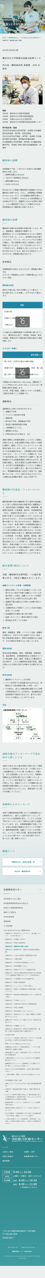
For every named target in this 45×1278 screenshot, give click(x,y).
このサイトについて (28, 1247)
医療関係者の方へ (10, 19)
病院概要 (6, 1161)
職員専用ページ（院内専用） (22, 1251)
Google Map (7, 1237)
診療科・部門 (29, 1152)
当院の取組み (7, 1156)
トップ (5, 1147)
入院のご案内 (7, 1152)
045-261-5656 (11, 1234)
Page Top (34, 1275)
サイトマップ (12, 1247)
